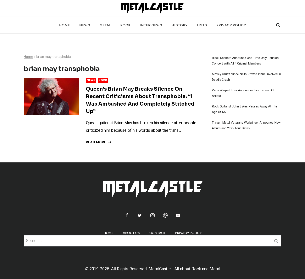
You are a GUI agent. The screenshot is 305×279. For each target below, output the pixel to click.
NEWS (84, 25)
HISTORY (180, 25)
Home (64, 25)
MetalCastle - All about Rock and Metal (184, 269)
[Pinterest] (165, 215)
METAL (105, 25)
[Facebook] (127, 215)
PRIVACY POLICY (231, 25)
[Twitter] (139, 215)
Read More (98, 142)
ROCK (125, 25)
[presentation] (51, 96)
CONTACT (157, 233)
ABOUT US (131, 233)
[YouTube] (178, 215)
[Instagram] (152, 215)
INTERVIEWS (151, 25)
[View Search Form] (278, 25)
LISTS (202, 25)
